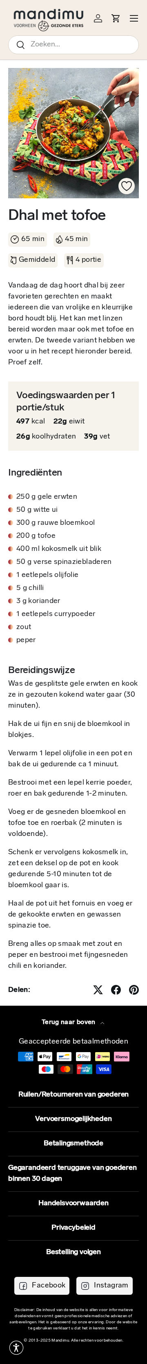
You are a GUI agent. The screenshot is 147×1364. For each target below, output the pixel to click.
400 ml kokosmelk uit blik (58, 549)
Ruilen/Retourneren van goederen (73, 1095)
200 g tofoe (36, 536)
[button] (16, 1348)
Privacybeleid (73, 1228)
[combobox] (73, 45)
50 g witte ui (37, 510)
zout (23, 627)
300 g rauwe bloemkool (55, 523)
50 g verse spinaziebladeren (64, 562)
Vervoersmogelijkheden (73, 1119)
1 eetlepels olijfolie (47, 575)
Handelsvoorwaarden (73, 1203)
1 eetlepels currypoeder (55, 614)
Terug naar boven (69, 1022)
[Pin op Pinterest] (134, 990)
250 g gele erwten (46, 497)
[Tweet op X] (98, 990)
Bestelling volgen (73, 1252)
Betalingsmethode (73, 1143)
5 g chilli (30, 588)
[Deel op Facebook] (116, 990)
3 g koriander (38, 601)
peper (26, 640)
